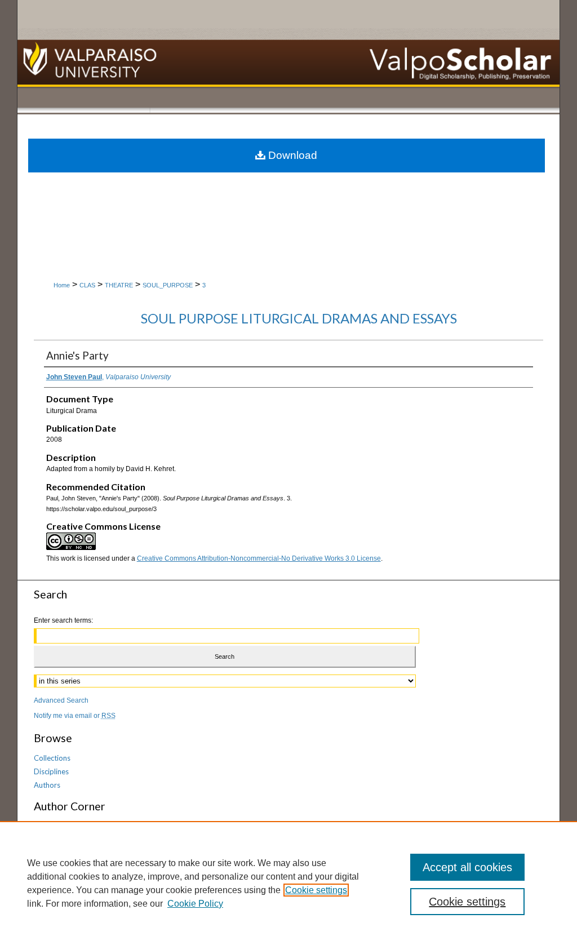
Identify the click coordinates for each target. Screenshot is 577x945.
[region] (288, 883)
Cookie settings (316, 890)
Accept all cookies (467, 867)
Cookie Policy (195, 903)
